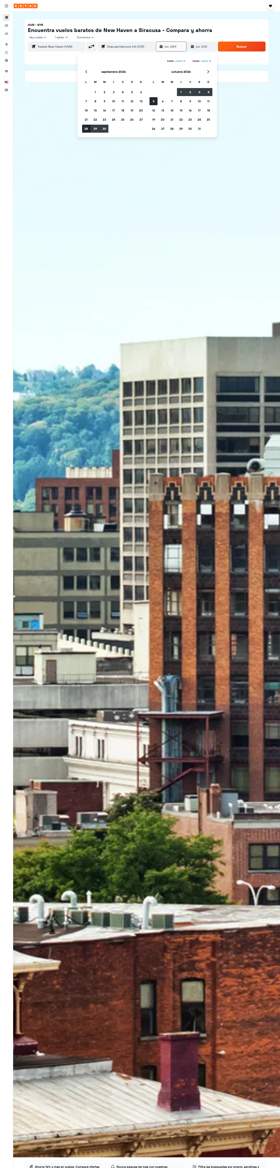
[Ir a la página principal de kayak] (26, 6)
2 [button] (104, 92)
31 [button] (199, 129)
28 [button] (86, 129)
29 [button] (95, 129)
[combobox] (38, 37)
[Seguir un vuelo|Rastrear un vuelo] (6, 52)
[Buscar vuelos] (6, 17)
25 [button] (122, 119)
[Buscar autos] (6, 33)
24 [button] (113, 119)
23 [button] (104, 119)
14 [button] (86, 110)
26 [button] (132, 119)
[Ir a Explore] (6, 44)
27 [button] (141, 119)
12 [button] (131, 101)
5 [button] (132, 92)
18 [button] (122, 110)
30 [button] (104, 129)
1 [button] (95, 92)
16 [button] (104, 110)
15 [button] (95, 110)
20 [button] (141, 110)
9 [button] (104, 101)
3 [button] (113, 92)
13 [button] (141, 101)
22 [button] (95, 119)
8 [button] (95, 101)
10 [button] (113, 101)
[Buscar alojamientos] (6, 25)
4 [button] (123, 92)
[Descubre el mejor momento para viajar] (6, 60)
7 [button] (86, 101)
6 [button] (141, 92)
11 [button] (123, 101)
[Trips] (6, 71)
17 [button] (113, 110)
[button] (6, 6)
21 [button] (86, 119)
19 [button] (131, 110)
